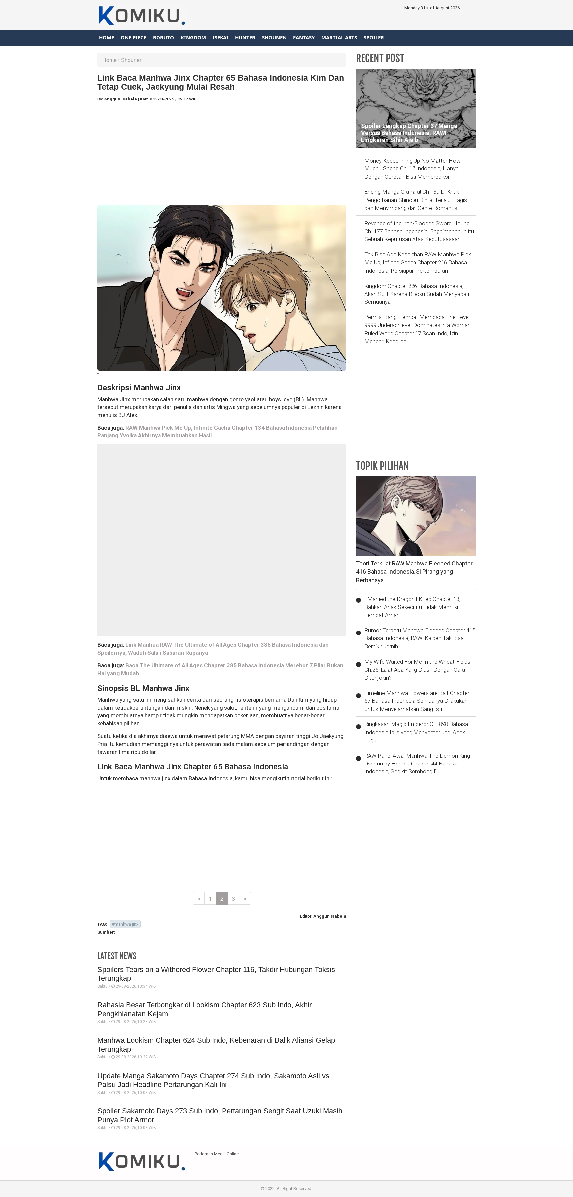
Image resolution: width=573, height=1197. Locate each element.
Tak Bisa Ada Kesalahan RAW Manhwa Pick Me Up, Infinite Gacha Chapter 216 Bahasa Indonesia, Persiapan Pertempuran (417, 262)
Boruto (163, 37)
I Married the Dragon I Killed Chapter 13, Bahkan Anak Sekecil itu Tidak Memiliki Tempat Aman (412, 607)
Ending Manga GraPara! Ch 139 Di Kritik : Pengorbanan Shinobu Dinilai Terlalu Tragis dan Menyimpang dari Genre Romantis (415, 199)
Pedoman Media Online (217, 1153)
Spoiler (374, 37)
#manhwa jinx (125, 924)
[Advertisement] (221, 153)
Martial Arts (339, 37)
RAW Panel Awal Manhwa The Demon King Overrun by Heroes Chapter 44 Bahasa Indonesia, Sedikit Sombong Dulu (417, 763)
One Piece (133, 37)
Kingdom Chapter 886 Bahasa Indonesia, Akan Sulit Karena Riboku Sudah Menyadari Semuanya (416, 294)
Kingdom (193, 37)
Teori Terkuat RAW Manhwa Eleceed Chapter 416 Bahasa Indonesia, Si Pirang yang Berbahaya (414, 572)
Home (106, 37)
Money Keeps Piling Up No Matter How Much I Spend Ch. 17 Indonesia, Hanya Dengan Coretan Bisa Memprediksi (412, 168)
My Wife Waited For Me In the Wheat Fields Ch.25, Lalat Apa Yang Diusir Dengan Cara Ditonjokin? (417, 669)
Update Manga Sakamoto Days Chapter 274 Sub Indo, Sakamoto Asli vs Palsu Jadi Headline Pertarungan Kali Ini (213, 1080)
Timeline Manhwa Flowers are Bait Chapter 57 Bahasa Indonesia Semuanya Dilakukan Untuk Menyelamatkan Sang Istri (416, 701)
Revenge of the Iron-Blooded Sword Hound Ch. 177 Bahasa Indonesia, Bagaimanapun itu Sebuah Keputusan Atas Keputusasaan (419, 231)
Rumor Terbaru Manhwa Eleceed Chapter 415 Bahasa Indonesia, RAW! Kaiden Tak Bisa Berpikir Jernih (419, 638)
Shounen (274, 37)
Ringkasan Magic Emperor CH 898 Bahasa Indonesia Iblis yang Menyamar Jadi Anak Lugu (416, 732)
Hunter (245, 37)
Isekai (220, 37)
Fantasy (304, 37)
